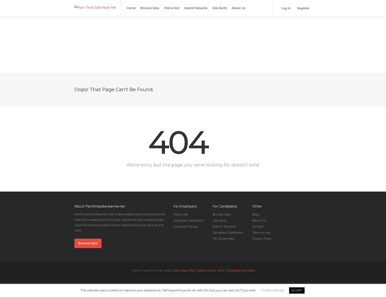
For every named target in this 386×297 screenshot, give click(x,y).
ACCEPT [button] (297, 290)
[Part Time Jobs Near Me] (95, 3)
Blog (255, 214)
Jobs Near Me (183, 270)
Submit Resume (195, 8)
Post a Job (171, 8)
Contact (258, 226)
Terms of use (261, 232)
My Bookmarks (223, 238)
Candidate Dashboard (228, 232)
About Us (238, 8)
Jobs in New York (210, 270)
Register (303, 8)
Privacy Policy (262, 238)
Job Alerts (219, 8)
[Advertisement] (193, 44)
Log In (286, 8)
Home (131, 8)
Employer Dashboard (188, 220)
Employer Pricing (185, 226)
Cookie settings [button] (272, 290)
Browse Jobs (149, 8)
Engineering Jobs (241, 270)
